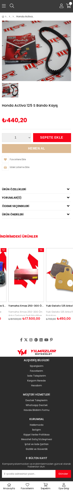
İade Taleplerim (36, 375)
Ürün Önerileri (13, 214)
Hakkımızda (36, 425)
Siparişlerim (36, 366)
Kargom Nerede (36, 380)
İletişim (36, 429)
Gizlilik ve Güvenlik (36, 449)
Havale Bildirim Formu (36, 410)
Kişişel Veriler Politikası (37, 434)
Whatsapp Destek (36, 405)
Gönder (63, 474)
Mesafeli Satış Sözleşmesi (36, 439)
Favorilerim (36, 371)
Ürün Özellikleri (14, 189)
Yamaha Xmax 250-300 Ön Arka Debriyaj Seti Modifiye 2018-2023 (21, 306)
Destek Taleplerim (36, 400)
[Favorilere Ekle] (21, 275)
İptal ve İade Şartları (36, 444)
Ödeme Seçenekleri (15, 206)
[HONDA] (9, 16)
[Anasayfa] (5, 16)
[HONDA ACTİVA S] (13, 16)
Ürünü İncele (28, 275)
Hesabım (36, 385)
